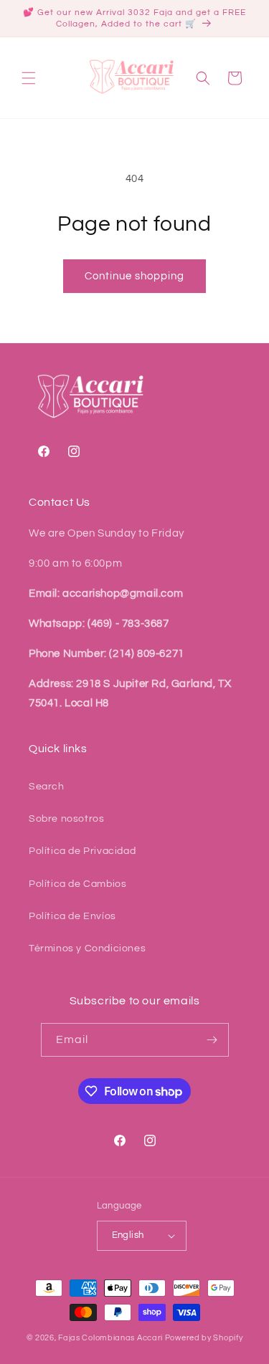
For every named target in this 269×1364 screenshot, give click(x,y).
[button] (28, 78)
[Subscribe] (212, 1040)
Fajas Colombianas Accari (110, 1338)
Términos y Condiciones (87, 948)
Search (47, 787)
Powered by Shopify (204, 1338)
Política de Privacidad (82, 851)
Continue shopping (134, 276)
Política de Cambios (77, 884)
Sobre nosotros (66, 819)
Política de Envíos (72, 916)
